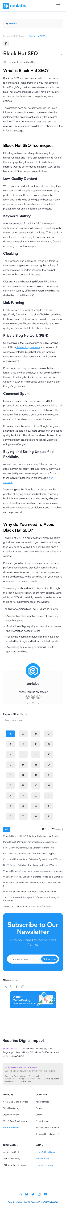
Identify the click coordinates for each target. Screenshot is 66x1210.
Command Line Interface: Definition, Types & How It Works (32, 859)
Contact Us (41, 1108)
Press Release (42, 1121)
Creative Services (11, 1114)
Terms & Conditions (45, 1152)
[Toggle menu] (58, 6)
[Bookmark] (61, 53)
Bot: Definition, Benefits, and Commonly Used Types (29, 853)
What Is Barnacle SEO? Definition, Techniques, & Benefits (31, 836)
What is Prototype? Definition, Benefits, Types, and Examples (33, 876)
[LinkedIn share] (5, 987)
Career (39, 1114)
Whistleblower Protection (48, 1127)
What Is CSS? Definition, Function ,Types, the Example (29, 891)
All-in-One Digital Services (15, 1101)
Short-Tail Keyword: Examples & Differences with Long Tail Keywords (31, 899)
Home (6, 36)
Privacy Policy (42, 1158)
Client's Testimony (11, 1158)
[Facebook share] (17, 987)
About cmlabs (42, 1101)
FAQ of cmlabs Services (14, 1165)
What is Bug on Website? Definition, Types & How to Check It (32, 884)
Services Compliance (46, 1134)
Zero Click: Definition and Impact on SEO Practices (28, 906)
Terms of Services (44, 1165)
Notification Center (12, 1152)
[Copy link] (22, 987)
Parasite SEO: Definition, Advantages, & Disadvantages (30, 841)
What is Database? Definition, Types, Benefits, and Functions (32, 870)
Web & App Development (15, 1121)
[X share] (11, 987)
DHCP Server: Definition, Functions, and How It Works (30, 865)
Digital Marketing (11, 1108)
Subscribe (49, 959)
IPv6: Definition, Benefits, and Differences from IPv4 (28, 847)
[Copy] (6, 43)
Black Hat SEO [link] (37, 36)
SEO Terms (19, 36)
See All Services (11, 1127)
